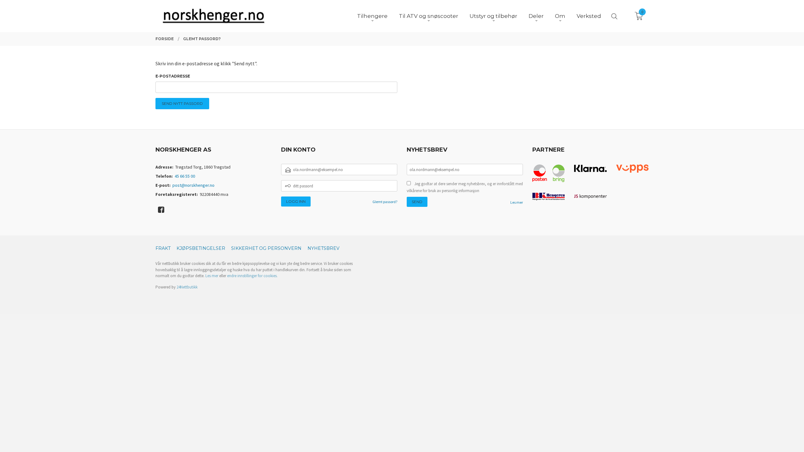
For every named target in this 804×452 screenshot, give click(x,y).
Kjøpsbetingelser (201, 248)
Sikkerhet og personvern (266, 248)
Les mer (516, 202)
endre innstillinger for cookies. (252, 275)
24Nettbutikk (187, 287)
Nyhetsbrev (323, 248)
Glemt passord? (384, 201)
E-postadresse (172, 76)
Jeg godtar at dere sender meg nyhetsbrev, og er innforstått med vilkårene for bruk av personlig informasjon (465, 187)
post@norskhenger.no (193, 185)
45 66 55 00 (185, 176)
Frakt (163, 248)
